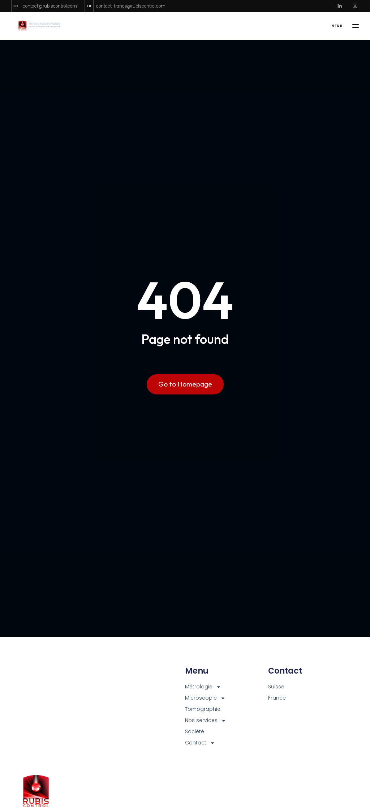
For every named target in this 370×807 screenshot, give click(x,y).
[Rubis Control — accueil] (38, 26)
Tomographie (202, 709)
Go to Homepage (185, 384)
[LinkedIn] (340, 6)
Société (194, 731)
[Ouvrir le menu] (345, 26)
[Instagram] (355, 6)
